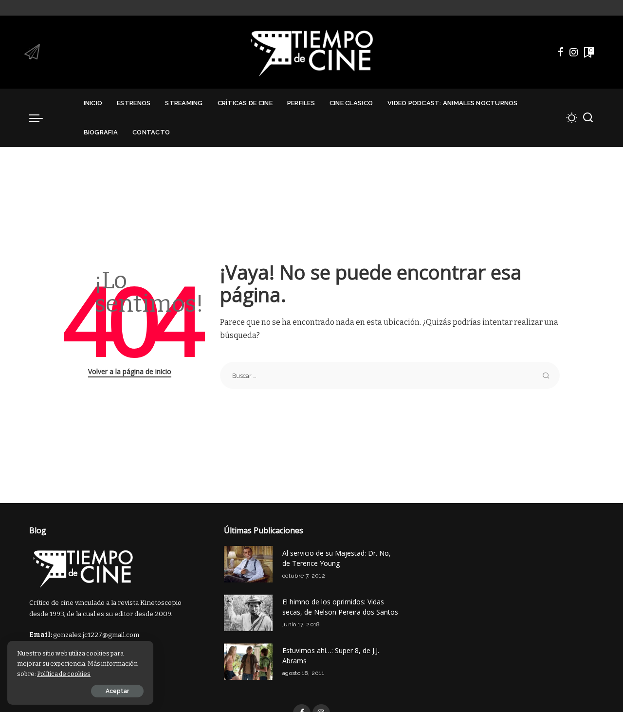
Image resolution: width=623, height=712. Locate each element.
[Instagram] (574, 52)
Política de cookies (64, 673)
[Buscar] (588, 118)
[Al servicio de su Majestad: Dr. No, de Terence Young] (248, 564)
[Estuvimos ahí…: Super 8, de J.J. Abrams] (248, 661)
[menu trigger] (41, 118)
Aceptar (117, 691)
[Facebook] (561, 52)
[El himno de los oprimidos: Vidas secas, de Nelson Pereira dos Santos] (248, 613)
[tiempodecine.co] (311, 52)
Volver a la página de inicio (129, 371)
